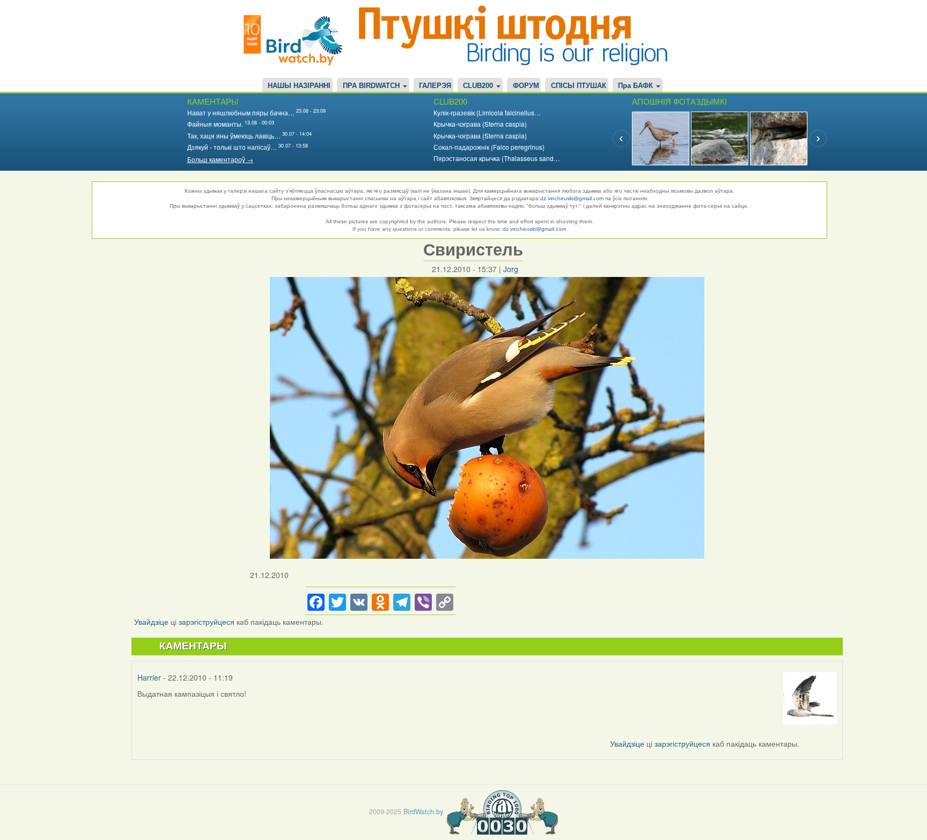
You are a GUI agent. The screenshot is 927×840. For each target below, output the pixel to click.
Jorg (510, 269)
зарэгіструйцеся (206, 621)
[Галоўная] (297, 39)
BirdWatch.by (423, 811)
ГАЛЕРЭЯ (435, 86)
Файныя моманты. (215, 123)
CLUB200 (479, 86)
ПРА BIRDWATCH (372, 86)
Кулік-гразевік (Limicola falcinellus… (487, 112)
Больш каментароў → (220, 159)
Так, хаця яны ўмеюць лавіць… (234, 135)
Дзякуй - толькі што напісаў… (232, 146)
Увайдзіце (151, 621)
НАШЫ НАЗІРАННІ (299, 86)
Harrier (149, 677)
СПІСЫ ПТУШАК (578, 86)
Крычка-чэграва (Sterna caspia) (480, 123)
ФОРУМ (526, 86)
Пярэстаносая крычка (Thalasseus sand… (496, 158)
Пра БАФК (636, 86)
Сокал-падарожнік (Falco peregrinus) (489, 146)
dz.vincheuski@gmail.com (572, 198)
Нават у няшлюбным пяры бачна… (241, 112)
